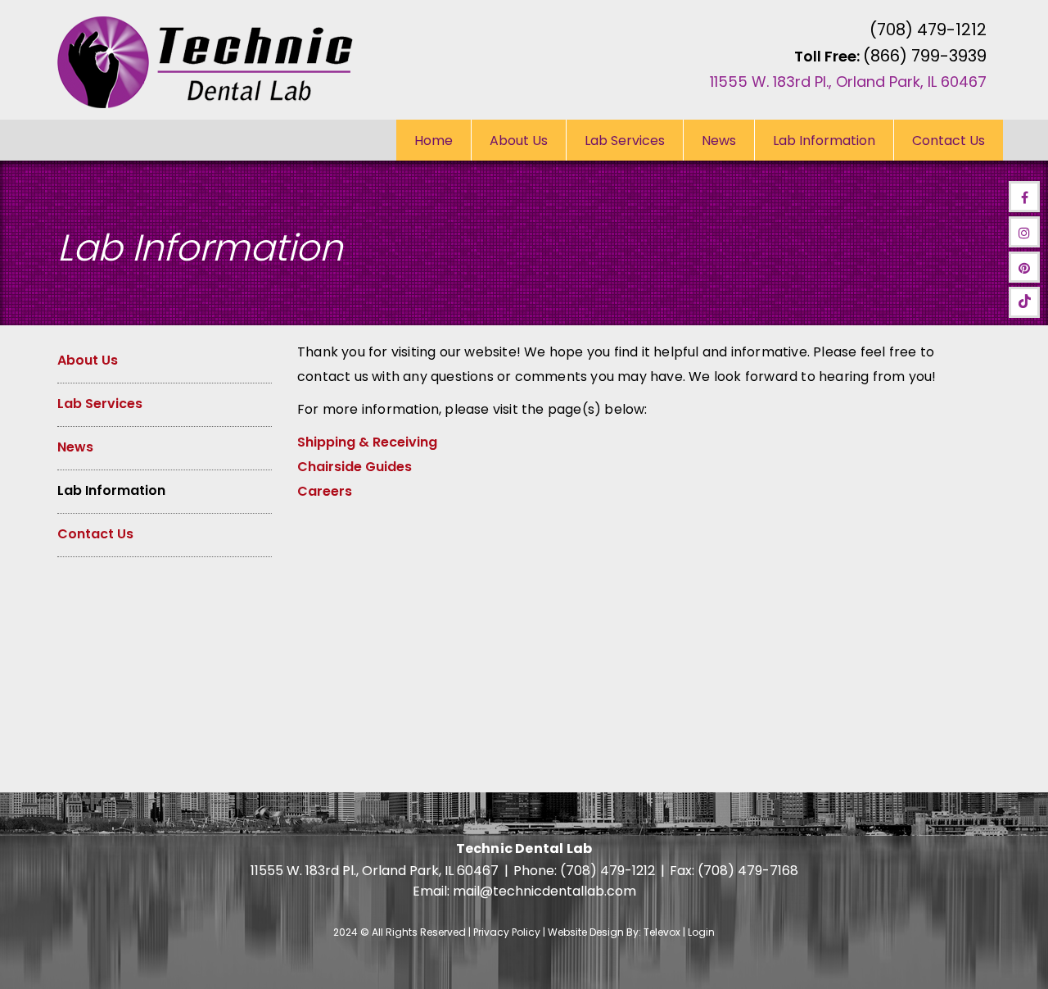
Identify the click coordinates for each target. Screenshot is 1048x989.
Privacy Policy (506, 932)
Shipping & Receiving (367, 442)
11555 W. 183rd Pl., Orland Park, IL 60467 (848, 81)
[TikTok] (1024, 302)
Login (701, 932)
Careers (324, 491)
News (75, 447)
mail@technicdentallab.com (544, 891)
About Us (87, 360)
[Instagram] (1024, 231)
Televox (662, 932)
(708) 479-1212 (928, 29)
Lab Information (111, 490)
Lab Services (99, 403)
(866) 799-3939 (925, 55)
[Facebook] (1024, 196)
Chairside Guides (354, 466)
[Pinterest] (1024, 267)
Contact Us (95, 533)
